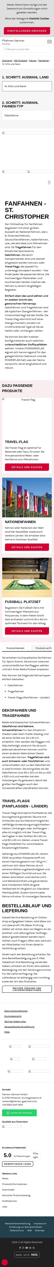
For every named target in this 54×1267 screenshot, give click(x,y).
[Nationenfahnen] (27, 497)
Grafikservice (9, 1201)
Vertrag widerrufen (15, 1021)
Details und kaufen (27, 467)
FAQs (7, 1031)
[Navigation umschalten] (49, 41)
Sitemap (39, 1230)
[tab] (15, 648)
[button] (49, 182)
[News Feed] (34, 1248)
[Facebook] (20, 1248)
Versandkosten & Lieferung (19, 1026)
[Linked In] (30, 1248)
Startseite (7, 60)
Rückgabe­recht (12, 1016)
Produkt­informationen (14, 1184)
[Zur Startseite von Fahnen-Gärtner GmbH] (15, 41)
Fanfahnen (43, 60)
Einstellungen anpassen (26, 31)
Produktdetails (15, 648)
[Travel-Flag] (27, 417)
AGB (29, 1230)
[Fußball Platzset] (27, 577)
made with (23, 1255)
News (5, 1178)
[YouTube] (26, 1248)
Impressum (40, 1223)
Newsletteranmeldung (17, 1223)
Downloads (8, 1189)
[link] (15, 1075)
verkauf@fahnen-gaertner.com (19, 1101)
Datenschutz (17, 1230)
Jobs (4, 1206)
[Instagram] (23, 1248)
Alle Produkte (20, 60)
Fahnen (32, 60)
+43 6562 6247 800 (12, 1104)
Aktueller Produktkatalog (16, 1195)
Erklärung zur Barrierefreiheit (25, 1227)
